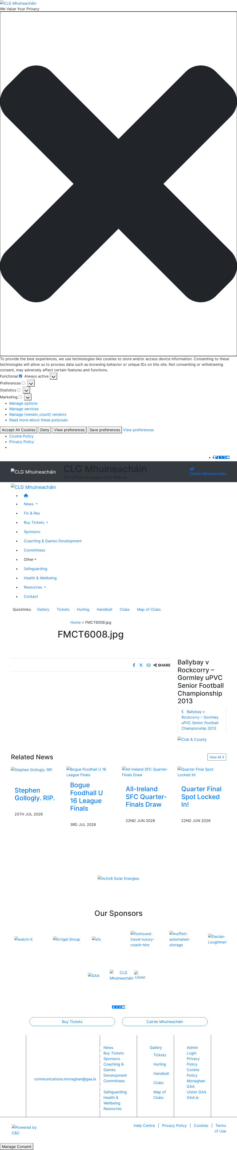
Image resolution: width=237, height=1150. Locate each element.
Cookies (201, 1125)
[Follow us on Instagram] (224, 457)
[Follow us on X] (221, 457)
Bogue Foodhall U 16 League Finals (86, 796)
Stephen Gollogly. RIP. (35, 794)
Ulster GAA (196, 1092)
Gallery (43, 609)
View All (215, 757)
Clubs (125, 609)
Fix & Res (32, 513)
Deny (44, 430)
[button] (118, 184)
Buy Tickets (72, 1021)
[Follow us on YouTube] (228, 457)
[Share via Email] (149, 665)
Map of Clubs (149, 609)
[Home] (123, 495)
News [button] (29, 504)
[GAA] (94, 975)
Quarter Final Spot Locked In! (201, 796)
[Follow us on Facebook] (218, 457)
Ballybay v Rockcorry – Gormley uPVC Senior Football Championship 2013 (199, 720)
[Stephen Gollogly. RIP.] (32, 769)
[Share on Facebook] (134, 665)
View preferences (69, 430)
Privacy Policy (21, 441)
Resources (112, 1108)
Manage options (23, 403)
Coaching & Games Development (53, 541)
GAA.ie (193, 1097)
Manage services (24, 408)
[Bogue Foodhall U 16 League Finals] (90, 771)
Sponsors (32, 531)
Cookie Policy (21, 436)
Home (75, 622)
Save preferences (105, 430)
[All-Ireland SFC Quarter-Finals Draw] (146, 771)
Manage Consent (16, 1146)
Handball (104, 609)
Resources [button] (33, 587)
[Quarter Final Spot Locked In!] (202, 771)
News (108, 1047)
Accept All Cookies (18, 430)
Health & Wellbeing (40, 578)
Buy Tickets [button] (34, 522)
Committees (34, 550)
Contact (31, 596)
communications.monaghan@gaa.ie (65, 1079)
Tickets (63, 609)
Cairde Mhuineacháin (208, 473)
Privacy (174, 1125)
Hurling (83, 609)
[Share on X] (141, 665)
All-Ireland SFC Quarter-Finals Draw (146, 796)
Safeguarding (35, 568)
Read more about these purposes (38, 420)
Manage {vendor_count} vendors (37, 414)
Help (144, 1125)
